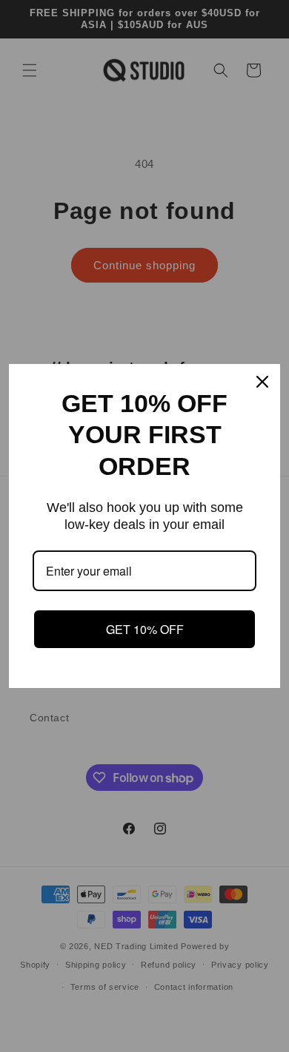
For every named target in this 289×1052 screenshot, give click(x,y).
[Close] (262, 381)
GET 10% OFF (145, 629)
